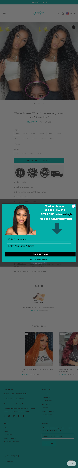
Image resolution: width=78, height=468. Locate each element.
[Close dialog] (73, 206)
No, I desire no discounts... (39, 259)
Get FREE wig (40, 254)
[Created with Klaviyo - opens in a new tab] (39, 263)
